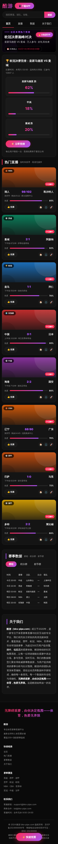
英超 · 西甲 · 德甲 (11, 778)
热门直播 (8, 755)
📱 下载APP (24, 6)
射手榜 (37, 564)
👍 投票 (10, 207)
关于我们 (46, 23)
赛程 (11, 564)
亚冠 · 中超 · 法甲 (11, 790)
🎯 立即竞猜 (18, 143)
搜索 (50, 15)
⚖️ (46, 207)
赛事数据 (8, 760)
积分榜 (23, 564)
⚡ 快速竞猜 (29, 837)
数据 (32, 23)
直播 (20, 23)
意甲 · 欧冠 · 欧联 (11, 782)
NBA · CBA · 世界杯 (13, 786)
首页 (8, 23)
